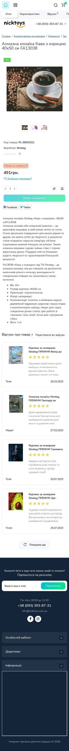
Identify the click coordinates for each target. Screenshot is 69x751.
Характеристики (29, 14)
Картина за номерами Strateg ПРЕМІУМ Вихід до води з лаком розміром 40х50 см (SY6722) (45, 353)
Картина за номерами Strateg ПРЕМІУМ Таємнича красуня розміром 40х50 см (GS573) (46, 451)
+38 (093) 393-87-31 (49, 24)
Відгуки (52, 14)
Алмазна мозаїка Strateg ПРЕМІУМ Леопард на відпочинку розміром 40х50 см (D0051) (46, 402)
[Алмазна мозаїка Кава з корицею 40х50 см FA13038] (34, 89)
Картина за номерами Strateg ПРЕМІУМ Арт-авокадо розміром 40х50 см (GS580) (46, 500)
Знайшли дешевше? (19, 178)
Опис (9, 14)
